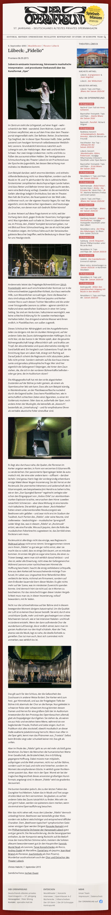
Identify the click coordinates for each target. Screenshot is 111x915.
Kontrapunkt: (92, 289)
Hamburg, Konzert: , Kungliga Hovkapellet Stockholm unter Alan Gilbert (92, 221)
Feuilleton (50, 37)
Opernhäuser (35, 37)
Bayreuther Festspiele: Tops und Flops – (92, 116)
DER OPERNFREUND (17, 889)
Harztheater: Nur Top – (90, 145)
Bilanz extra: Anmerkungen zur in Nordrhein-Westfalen (93, 267)
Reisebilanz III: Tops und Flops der (92, 278)
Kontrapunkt (64, 37)
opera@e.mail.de (24, 902)
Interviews (48, 896)
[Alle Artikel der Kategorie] (92, 58)
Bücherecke (49, 899)
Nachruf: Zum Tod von (92, 108)
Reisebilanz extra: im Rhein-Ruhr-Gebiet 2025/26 (92, 231)
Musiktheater (34, 46)
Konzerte (62, 893)
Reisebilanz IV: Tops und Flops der (93, 250)
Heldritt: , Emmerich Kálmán (93, 260)
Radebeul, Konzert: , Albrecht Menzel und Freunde (93, 135)
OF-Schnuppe (89, 37)
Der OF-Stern (49, 902)
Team (100, 37)
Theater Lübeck (51, 46)
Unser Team (84, 893)
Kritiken (22, 37)
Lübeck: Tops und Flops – (92, 200)
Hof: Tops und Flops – (92, 209)
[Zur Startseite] (55, 15)
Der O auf (88, 901)
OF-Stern (76, 37)
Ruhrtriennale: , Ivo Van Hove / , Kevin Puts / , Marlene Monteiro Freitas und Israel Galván (93, 190)
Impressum (84, 896)
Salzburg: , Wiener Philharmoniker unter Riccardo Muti (92, 243)
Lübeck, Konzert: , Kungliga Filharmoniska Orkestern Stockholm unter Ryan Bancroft (93, 155)
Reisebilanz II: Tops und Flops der (93, 296)
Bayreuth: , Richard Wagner (92, 123)
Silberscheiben (63, 899)
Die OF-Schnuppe (65, 902)
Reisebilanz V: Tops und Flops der (93, 177)
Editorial (12, 37)
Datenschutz (96, 896)
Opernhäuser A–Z (63, 896)
